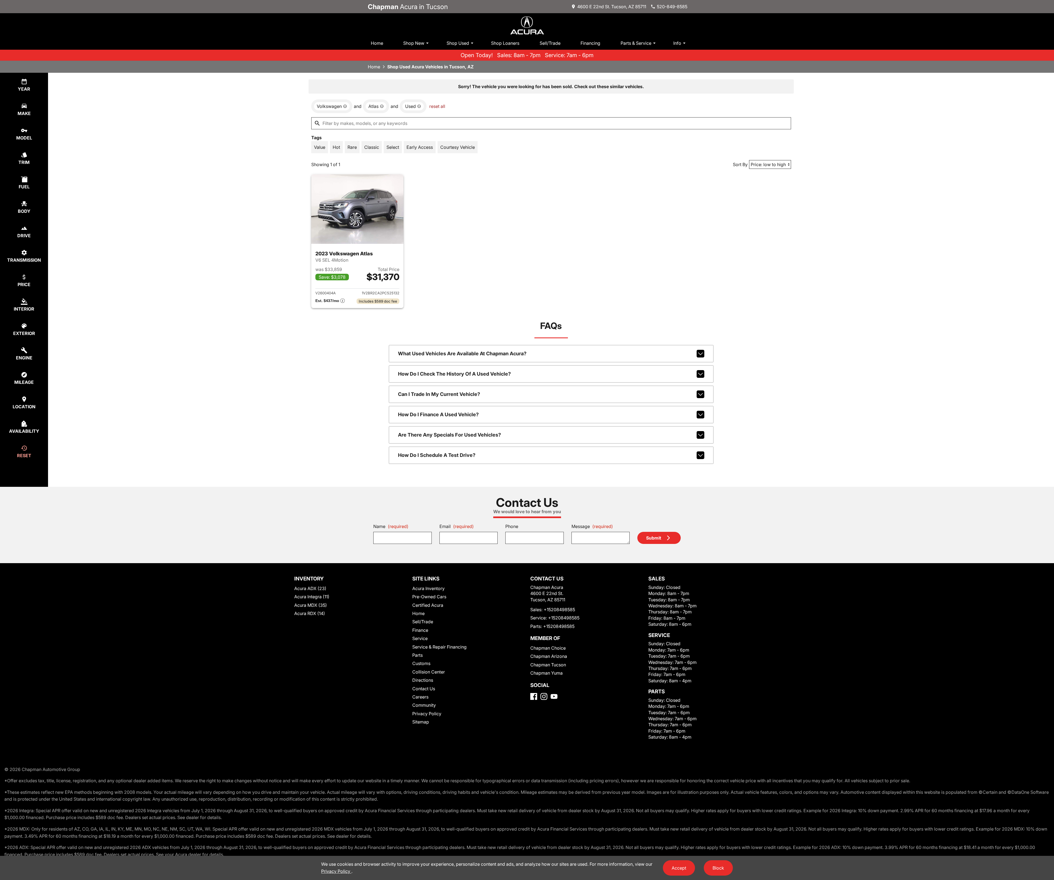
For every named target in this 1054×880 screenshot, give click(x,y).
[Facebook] (533, 696)
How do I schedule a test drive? (436, 455)
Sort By (740, 164)
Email (456, 526)
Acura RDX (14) (309, 613)
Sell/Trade (550, 43)
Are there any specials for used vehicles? (449, 435)
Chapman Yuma (546, 673)
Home (377, 43)
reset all (437, 106)
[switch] (319, 147)
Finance (420, 630)
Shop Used (458, 43)
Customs (421, 663)
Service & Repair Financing (439, 647)
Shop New (413, 43)
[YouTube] (554, 696)
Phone (511, 526)
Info (677, 43)
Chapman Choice (548, 648)
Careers (420, 697)
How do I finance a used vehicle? (438, 414)
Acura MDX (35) (310, 605)
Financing (590, 43)
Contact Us (423, 688)
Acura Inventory (428, 588)
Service (420, 638)
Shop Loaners (505, 43)
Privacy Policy (426, 713)
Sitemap (420, 722)
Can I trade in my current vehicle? (439, 394)
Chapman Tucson (548, 664)
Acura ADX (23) (310, 588)
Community (424, 705)
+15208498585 (559, 609)
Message (592, 526)
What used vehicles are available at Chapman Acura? (462, 353)
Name (390, 526)
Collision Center (428, 672)
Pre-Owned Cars (429, 596)
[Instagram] (543, 696)
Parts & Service (636, 43)
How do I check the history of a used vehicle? (454, 374)
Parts (417, 655)
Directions (422, 680)
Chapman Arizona (548, 656)
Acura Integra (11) (311, 596)
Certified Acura (427, 605)
